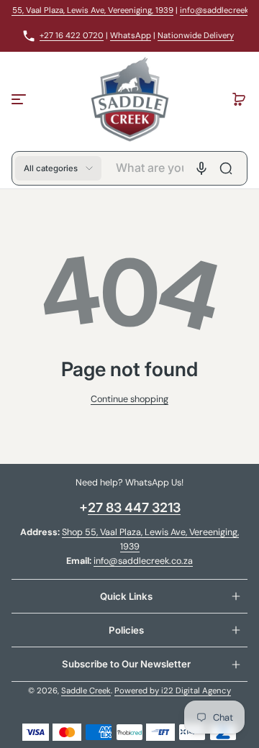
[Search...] (225, 168)
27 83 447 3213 (134, 507)
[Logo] (129, 99)
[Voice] (201, 168)
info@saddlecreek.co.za (143, 561)
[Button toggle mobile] (20, 99)
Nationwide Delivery (196, 35)
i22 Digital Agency (196, 690)
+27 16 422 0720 (72, 35)
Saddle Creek (86, 690)
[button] (238, 99)
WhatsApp (130, 35)
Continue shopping (129, 399)
